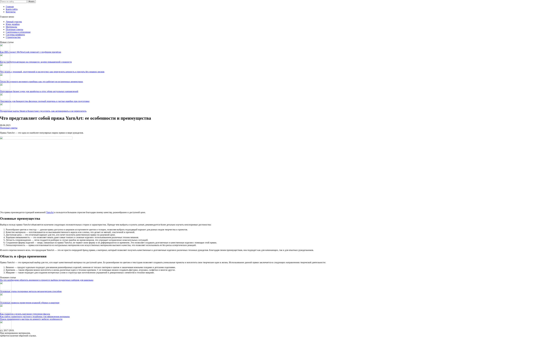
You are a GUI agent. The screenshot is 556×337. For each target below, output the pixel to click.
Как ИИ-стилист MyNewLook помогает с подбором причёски (30, 52)
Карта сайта (12, 9)
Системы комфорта (15, 34)
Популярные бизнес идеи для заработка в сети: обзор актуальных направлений (39, 91)
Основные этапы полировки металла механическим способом (31, 291)
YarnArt (50, 212)
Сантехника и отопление (18, 32)
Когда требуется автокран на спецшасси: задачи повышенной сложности (36, 62)
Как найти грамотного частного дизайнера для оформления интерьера (35, 316)
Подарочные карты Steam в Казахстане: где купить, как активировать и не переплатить (43, 111)
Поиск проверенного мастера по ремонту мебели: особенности (31, 319)
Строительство (13, 37)
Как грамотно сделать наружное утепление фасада (25, 314)
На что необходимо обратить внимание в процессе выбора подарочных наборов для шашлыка (46, 280)
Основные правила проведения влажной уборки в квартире (29, 302)
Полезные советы (14, 29)
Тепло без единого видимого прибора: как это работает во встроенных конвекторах (41, 81)
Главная (10, 6)
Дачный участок (14, 21)
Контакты (10, 12)
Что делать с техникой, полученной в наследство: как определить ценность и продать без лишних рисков (52, 71)
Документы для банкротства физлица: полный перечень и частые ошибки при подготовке (44, 101)
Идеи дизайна (13, 24)
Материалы (11, 27)
